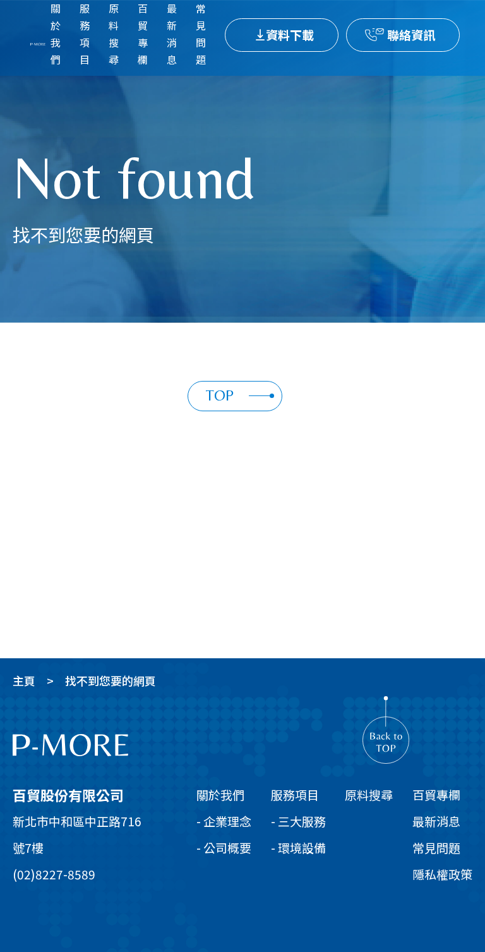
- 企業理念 (223, 820)
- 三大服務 (298, 820)
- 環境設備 (298, 847)
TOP (220, 395)
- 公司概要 (223, 847)
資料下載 (290, 34)
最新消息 (172, 34)
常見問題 (201, 34)
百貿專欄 (143, 34)
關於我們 (56, 34)
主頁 (24, 680)
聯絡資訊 (411, 34)
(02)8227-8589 (54, 874)
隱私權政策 (442, 874)
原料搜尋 (114, 34)
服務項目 (85, 34)
